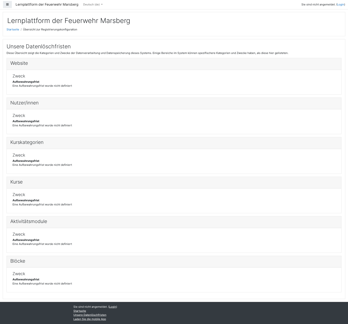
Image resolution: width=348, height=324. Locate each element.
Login (340, 4)
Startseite (13, 29)
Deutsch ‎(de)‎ (91, 4)
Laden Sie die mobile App (89, 319)
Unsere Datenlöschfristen (89, 315)
